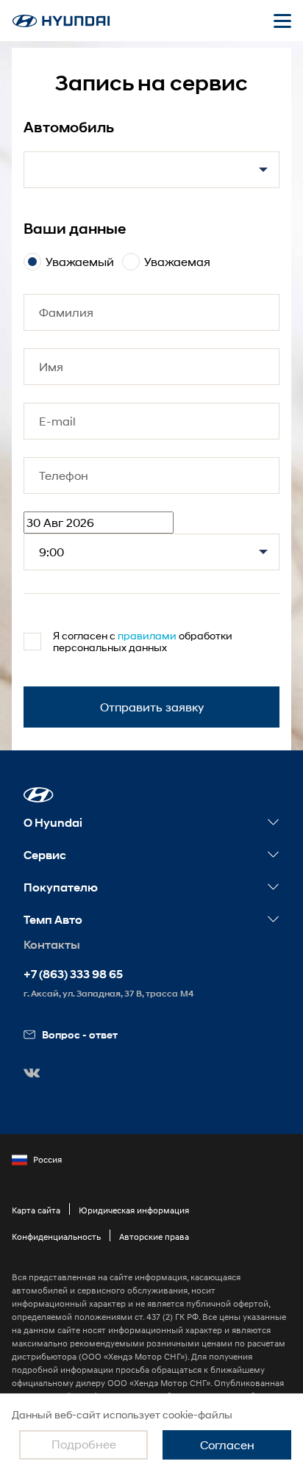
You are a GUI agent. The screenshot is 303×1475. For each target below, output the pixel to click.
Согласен (227, 1444)
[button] (39, 795)
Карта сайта (36, 1210)
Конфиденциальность (56, 1236)
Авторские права (154, 1236)
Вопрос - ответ (80, 1034)
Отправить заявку (152, 707)
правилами (147, 635)
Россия (47, 1159)
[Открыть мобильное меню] (282, 20)
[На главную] (61, 21)
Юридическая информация (134, 1210)
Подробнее (83, 1444)
